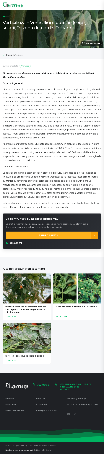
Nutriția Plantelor (46, 411)
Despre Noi (42, 405)
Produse (9, 399)
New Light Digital (43, 450)
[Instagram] (75, 414)
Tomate (25, 66)
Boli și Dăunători (14, 411)
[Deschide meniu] (98, 5)
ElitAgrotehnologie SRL (22, 446)
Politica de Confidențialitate (83, 405)
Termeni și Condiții (77, 399)
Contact (40, 399)
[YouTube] (69, 414)
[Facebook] (81, 414)
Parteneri (10, 405)
